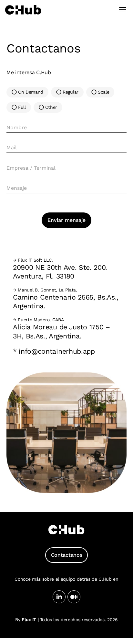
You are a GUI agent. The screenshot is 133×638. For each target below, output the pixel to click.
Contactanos (66, 555)
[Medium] (73, 596)
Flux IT (29, 619)
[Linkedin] (59, 596)
